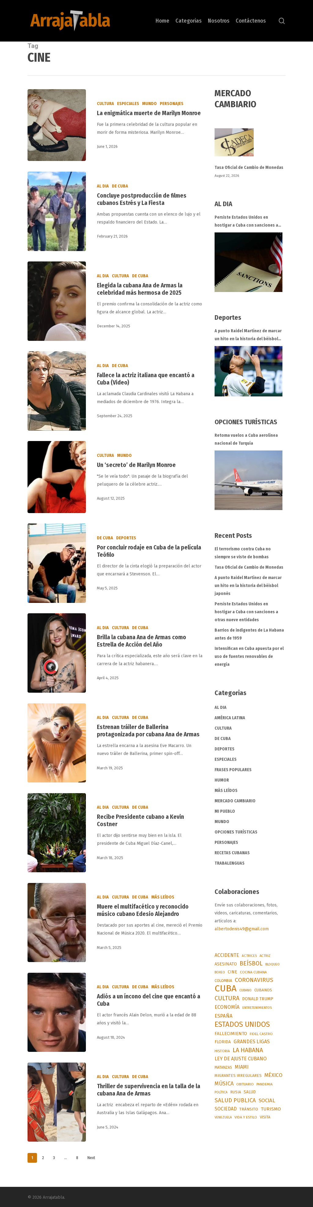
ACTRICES (249, 956)
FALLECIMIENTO (231, 1033)
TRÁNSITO (248, 1109)
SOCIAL (267, 1100)
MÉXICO (273, 1075)
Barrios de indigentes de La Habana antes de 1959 (249, 634)
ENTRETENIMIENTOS (257, 1008)
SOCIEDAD (226, 1109)
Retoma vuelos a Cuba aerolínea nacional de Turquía (246, 439)
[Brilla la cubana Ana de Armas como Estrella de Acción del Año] (57, 652)
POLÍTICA (221, 1092)
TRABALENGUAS (230, 863)
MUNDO (149, 103)
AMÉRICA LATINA (230, 717)
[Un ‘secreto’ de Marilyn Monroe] (57, 477)
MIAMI (242, 1067)
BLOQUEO (272, 964)
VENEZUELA (223, 1117)
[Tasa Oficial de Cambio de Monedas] (250, 145)
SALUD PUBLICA (235, 1100)
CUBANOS (263, 990)
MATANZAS (223, 1067)
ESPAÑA (224, 1016)
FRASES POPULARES (233, 769)
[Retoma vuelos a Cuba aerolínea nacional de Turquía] (248, 480)
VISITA (265, 1117)
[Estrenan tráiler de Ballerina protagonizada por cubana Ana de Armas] (57, 742)
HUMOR (222, 780)
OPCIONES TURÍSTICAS (236, 832)
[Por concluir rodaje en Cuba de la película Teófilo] (57, 563)
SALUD (250, 1092)
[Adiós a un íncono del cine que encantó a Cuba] (57, 1012)
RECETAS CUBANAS (232, 852)
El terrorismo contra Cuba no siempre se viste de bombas (243, 553)
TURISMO (271, 1109)
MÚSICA (224, 1083)
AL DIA (103, 186)
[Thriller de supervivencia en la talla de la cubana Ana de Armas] (57, 1102)
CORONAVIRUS (254, 979)
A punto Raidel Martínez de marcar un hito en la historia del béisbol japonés (248, 335)
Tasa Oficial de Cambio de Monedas (249, 167)
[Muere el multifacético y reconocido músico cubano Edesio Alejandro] (57, 922)
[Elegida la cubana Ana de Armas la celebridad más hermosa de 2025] (57, 301)
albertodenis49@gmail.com (242, 929)
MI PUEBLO (225, 811)
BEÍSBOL (251, 963)
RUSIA (235, 1092)
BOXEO (220, 972)
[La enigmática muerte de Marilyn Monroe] (57, 125)
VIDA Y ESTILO (245, 1117)
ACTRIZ (265, 956)
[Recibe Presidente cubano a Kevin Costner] (57, 832)
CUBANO (245, 990)
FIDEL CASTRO (261, 1034)
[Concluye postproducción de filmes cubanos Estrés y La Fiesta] (57, 211)
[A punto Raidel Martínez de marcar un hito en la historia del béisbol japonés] (248, 371)
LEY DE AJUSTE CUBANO (241, 1059)
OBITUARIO (245, 1084)
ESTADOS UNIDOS (242, 1024)
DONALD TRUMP (257, 998)
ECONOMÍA (227, 1007)
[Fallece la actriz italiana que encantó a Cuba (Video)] (57, 390)
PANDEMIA (264, 1084)
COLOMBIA (223, 980)
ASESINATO (226, 964)
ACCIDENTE (227, 955)
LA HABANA (248, 1050)
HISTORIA (222, 1051)
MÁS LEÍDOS (162, 897)
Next (91, 1158)
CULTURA (105, 103)
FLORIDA (223, 1042)
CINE (232, 972)
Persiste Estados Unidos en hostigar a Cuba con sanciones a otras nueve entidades (246, 222)
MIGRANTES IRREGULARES (238, 1075)
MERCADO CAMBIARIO (235, 801)
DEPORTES (126, 538)
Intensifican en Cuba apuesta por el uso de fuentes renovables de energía (249, 656)
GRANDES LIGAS (252, 1042)
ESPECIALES (128, 103)
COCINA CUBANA (253, 972)
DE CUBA (120, 186)
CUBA (226, 989)
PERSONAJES (171, 103)
